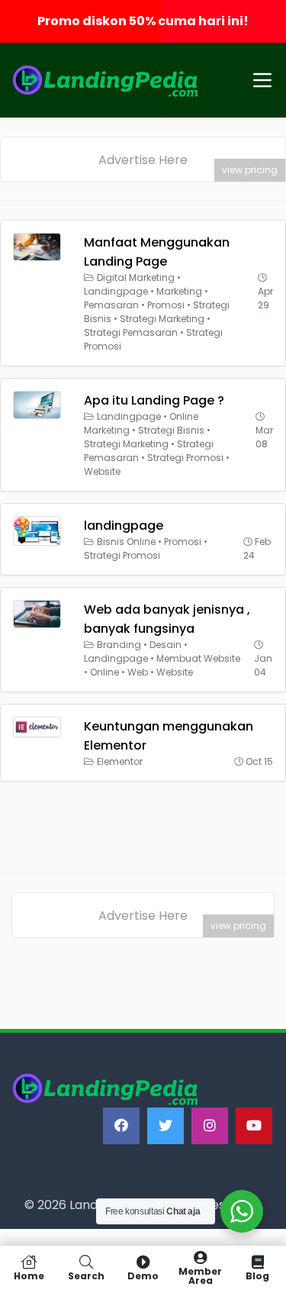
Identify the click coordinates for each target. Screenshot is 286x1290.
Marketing (179, 291)
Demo (143, 1275)
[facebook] (121, 1126)
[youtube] (254, 1126)
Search (86, 1275)
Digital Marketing (136, 277)
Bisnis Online (126, 541)
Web (137, 672)
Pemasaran (111, 304)
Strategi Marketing (162, 318)
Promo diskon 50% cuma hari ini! (143, 21)
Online (104, 672)
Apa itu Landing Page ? (154, 400)
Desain (165, 644)
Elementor (120, 761)
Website (102, 471)
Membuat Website (198, 658)
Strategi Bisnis (171, 430)
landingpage (123, 525)
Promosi (166, 304)
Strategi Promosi (185, 457)
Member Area (200, 1275)
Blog (257, 1275)
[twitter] (165, 1126)
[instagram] (209, 1126)
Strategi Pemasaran (131, 332)
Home (29, 1275)
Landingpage (116, 291)
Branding (119, 644)
